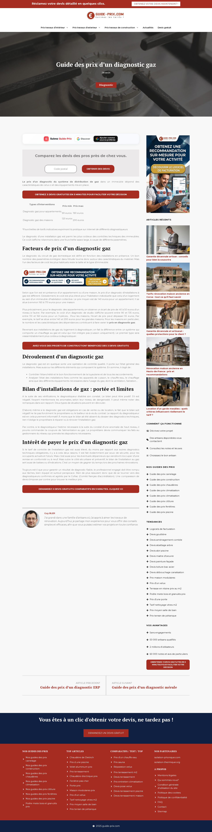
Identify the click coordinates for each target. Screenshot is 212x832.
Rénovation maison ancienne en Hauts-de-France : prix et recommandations (164, 371)
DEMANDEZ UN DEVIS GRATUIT (106, 733)
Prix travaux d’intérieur (53, 27)
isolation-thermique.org (167, 762)
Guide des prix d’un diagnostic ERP (70, 687)
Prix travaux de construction (120, 27)
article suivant (122, 683)
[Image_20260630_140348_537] (80, 285)
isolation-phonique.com (167, 757)
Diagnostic (106, 85)
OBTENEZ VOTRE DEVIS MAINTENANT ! (156, 3)
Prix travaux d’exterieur (85, 27)
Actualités (148, 27)
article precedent (88, 683)
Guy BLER (49, 513)
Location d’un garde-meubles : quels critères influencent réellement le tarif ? (167, 411)
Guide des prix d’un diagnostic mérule (144, 687)
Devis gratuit (164, 27)
